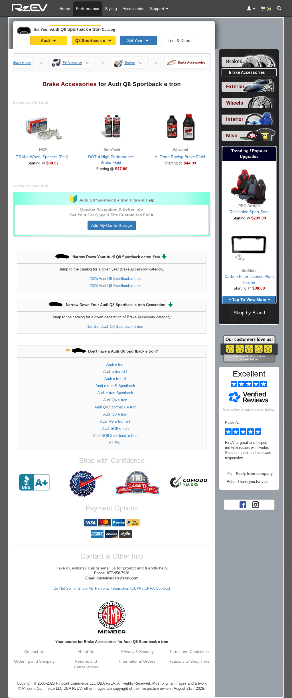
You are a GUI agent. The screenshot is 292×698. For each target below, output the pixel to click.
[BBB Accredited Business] (34, 482)
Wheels (234, 103)
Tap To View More (249, 299)
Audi (46, 40)
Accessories (133, 8)
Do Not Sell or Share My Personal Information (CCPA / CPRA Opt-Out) (112, 589)
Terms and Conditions (189, 651)
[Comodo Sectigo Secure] (188, 482)
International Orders (137, 661)
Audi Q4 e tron (115, 400)
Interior (235, 119)
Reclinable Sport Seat (249, 211)
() (268, 8)
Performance (87, 8)
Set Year (135, 40)
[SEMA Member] (111, 617)
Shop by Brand (249, 313)
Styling (111, 8)
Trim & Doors (179, 40)
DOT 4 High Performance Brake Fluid (111, 159)
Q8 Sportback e (90, 40)
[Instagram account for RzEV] (255, 504)
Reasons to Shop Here (189, 661)
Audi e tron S (115, 379)
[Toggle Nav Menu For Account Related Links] (251, 8)
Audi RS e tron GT (115, 421)
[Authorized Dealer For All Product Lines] (86, 484)
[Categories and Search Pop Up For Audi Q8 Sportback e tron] (279, 8)
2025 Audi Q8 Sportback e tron (115, 278)
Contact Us (34, 651)
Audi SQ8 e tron (115, 428)
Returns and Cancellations (86, 664)
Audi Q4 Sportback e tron (115, 407)
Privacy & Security (137, 651)
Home (64, 8)
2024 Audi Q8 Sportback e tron (115, 286)
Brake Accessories (247, 72)
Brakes (234, 61)
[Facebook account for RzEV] (243, 504)
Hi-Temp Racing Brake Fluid (180, 156)
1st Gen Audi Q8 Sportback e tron (115, 326)
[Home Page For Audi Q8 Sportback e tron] (31, 7)
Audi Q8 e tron (115, 414)
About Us (86, 651)
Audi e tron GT (115, 371)
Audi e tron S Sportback (115, 386)
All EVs (115, 443)
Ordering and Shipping (34, 661)
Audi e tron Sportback (115, 393)
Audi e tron (115, 364)
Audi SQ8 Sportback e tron (115, 436)
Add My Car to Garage (111, 225)
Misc (231, 136)
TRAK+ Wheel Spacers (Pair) (42, 156)
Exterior (235, 86)
